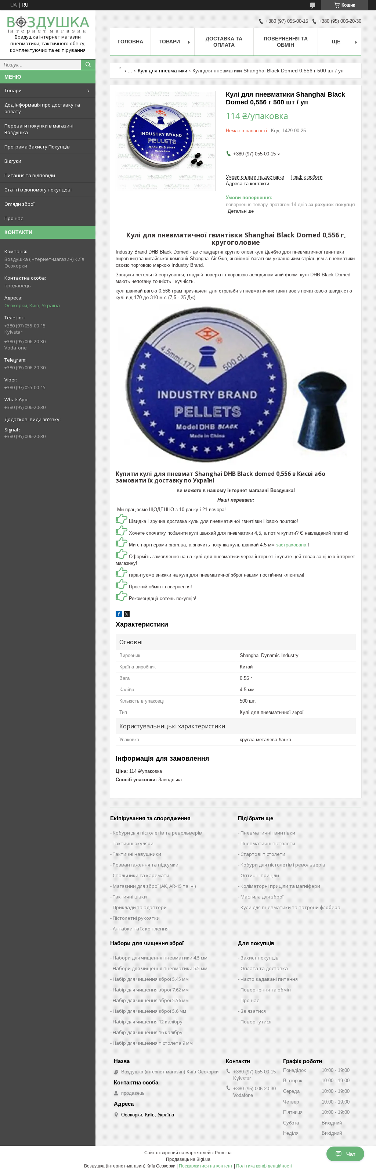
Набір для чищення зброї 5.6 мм (149, 1011)
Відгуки (12, 161)
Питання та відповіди (29, 175)
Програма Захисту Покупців (37, 146)
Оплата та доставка (264, 968)
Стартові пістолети (263, 854)
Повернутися (256, 1021)
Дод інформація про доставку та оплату (42, 108)
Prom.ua (223, 1152)
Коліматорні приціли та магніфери (280, 886)
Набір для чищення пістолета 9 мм (153, 1043)
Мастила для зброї (262, 896)
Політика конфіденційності (264, 1166)
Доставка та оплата (224, 42)
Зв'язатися (253, 1011)
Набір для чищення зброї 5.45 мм (151, 979)
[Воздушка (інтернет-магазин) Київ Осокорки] (48, 25)
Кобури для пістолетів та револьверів (157, 832)
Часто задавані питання (269, 979)
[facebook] (119, 615)
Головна (130, 41)
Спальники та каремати (141, 875)
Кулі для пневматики (162, 70)
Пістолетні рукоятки (136, 918)
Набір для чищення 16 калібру (147, 1032)
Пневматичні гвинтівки (268, 832)
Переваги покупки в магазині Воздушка (38, 129)
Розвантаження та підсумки (145, 864)
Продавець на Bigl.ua (188, 1159)
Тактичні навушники (137, 854)
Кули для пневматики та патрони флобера (290, 907)
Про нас (13, 218)
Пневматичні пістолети (268, 843)
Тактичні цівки (130, 896)
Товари (13, 90)
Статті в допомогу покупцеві (38, 189)
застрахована (292, 545)
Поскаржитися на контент (206, 1166)
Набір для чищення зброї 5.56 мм (151, 1000)
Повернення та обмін (286, 42)
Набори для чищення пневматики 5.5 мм (160, 968)
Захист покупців (260, 957)
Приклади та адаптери (140, 907)
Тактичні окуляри (133, 843)
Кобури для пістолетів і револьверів (283, 864)
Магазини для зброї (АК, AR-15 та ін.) (154, 886)
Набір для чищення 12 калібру (147, 1021)
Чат (350, 1154)
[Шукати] (88, 64)
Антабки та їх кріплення (141, 928)
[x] (127, 615)
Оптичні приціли (260, 875)
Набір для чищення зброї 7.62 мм (151, 989)
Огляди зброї (19, 204)
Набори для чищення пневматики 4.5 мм (160, 957)
